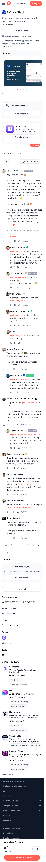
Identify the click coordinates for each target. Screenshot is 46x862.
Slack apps (26, 36)
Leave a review (22, 577)
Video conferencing (19, 701)
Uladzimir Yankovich (19, 311)
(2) (10, 424)
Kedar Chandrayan (15, 454)
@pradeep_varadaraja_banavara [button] (25, 434)
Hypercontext (15, 712)
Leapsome (14, 666)
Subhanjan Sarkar (14, 474)
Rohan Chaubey (17, 247)
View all (22, 589)
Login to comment (29, 161)
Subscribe (21, 3)
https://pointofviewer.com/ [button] (18, 507)
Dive (11, 690)
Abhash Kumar (13, 171)
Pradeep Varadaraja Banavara (20, 398)
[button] (4, 171)
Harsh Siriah (12, 518)
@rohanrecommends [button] (19, 277)
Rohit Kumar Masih (15, 500)
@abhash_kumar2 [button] (18, 251)
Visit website (22, 31)
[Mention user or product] (7, 161)
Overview (7, 53)
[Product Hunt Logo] (9, 3)
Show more (20, 113)
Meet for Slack (16, 751)
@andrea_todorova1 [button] (19, 379)
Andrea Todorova (14, 349)
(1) (14, 267)
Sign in (37, 3)
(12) (10, 241)
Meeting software (12, 36)
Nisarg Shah (16, 375)
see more (6, 46)
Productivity (16, 680)
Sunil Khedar (16, 294)
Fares (12, 331)
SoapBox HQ (15, 736)
